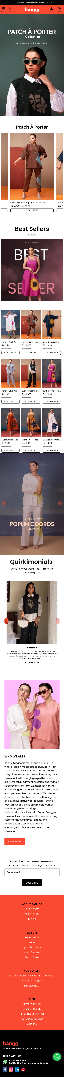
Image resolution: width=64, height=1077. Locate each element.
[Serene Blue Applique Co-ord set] (10, 373)
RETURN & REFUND (32, 1019)
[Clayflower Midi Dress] (31, 422)
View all (32, 234)
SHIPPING (32, 1024)
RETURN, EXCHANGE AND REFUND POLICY (32, 975)
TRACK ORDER (32, 985)
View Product (32, 210)
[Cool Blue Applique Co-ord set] (51, 324)
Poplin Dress (32, 957)
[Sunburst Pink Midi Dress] (51, 373)
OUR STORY (32, 909)
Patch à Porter (32, 952)
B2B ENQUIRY (32, 914)
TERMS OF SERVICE (32, 1009)
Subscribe (32, 882)
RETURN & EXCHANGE (32, 1014)
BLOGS (32, 919)
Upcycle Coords (32, 947)
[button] (58, 621)
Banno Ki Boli (32, 937)
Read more (14, 841)
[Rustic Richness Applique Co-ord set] (32, 166)
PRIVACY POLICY (32, 1004)
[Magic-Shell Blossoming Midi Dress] (10, 324)
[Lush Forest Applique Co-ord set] (31, 373)
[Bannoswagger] (32, 10)
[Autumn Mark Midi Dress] (10, 422)
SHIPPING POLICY (32, 980)
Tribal (32, 942)
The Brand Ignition (23, 1048)
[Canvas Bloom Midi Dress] (51, 422)
